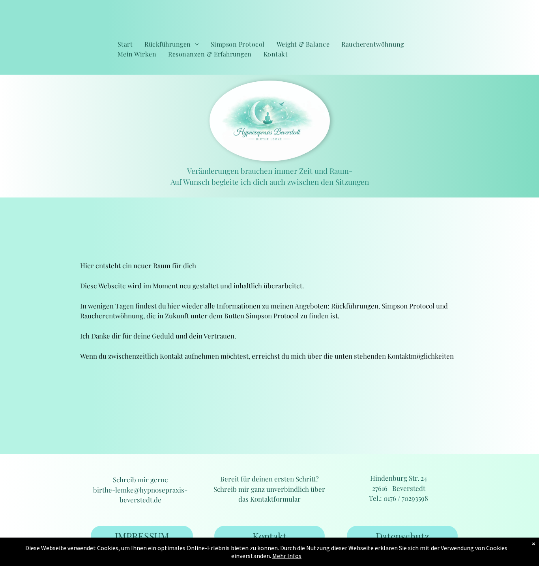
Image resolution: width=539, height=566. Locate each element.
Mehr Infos (286, 556)
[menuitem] (125, 44)
